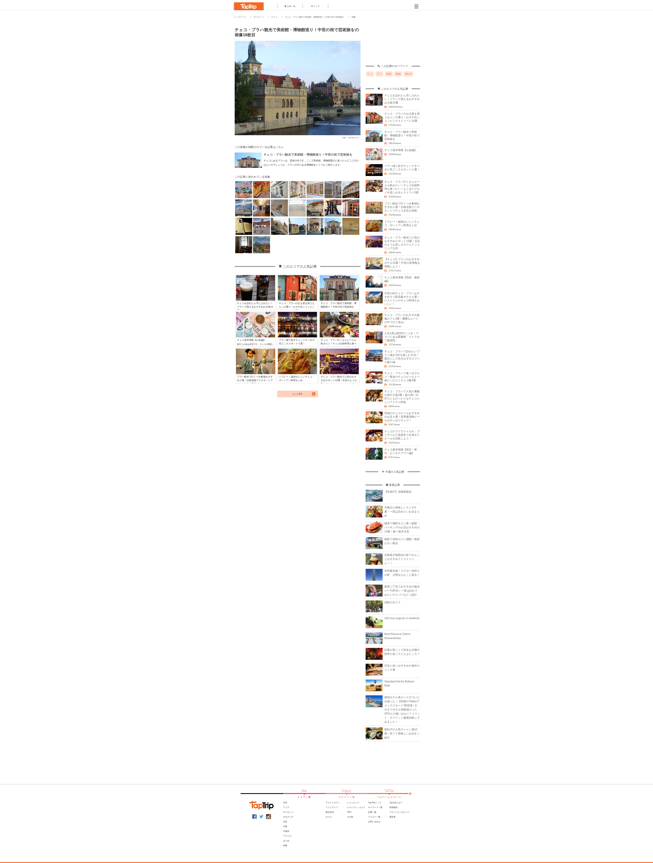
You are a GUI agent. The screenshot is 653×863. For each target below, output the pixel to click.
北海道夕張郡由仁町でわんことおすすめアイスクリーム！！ (402, 559)
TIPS (349, 812)
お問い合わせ (374, 821)
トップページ (240, 17)
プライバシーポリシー (399, 812)
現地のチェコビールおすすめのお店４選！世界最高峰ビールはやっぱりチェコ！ (402, 417)
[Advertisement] (393, 43)
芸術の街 (408, 74)
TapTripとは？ (396, 802)
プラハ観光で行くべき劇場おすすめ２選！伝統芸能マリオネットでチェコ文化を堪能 (402, 207)
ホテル (329, 817)
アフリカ (287, 836)
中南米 (286, 831)
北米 (285, 821)
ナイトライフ (332, 807)
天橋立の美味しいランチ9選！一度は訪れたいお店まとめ (402, 511)
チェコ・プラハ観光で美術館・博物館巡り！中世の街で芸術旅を (314, 17)
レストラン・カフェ (356, 807)
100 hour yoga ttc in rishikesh (402, 618)
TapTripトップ (374, 802)
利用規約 (393, 807)
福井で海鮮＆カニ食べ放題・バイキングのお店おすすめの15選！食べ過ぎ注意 (402, 527)
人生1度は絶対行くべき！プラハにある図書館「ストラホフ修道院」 (402, 337)
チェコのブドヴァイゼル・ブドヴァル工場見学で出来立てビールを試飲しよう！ (402, 435)
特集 (285, 845)
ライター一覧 (374, 817)
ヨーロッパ (259, 17)
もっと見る (297, 394)
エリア (317, 6)
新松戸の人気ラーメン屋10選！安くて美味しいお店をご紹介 (402, 733)
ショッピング (353, 802)
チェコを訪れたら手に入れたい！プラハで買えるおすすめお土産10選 (402, 99)
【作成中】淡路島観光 (398, 491)
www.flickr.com (353, 138)
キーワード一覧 (375, 807)
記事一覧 (291, 6)
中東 (285, 826)
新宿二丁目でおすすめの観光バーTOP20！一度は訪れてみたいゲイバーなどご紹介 (402, 590)
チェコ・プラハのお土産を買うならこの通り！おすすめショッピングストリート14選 (402, 117)
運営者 (392, 817)
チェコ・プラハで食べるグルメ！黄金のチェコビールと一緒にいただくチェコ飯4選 (402, 377)
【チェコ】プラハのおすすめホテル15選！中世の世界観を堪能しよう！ (402, 263)
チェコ (274, 17)
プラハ (379, 74)
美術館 (388, 74)
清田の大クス (392, 602)
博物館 (398, 74)
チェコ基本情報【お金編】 (400, 150)
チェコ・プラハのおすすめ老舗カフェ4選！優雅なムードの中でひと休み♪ (402, 319)
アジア (286, 807)
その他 (350, 817)
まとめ (286, 841)
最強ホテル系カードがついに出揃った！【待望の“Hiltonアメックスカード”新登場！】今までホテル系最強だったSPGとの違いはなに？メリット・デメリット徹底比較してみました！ (402, 709)
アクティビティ (333, 802)
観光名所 (330, 812)
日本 (285, 802)
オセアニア (288, 817)
